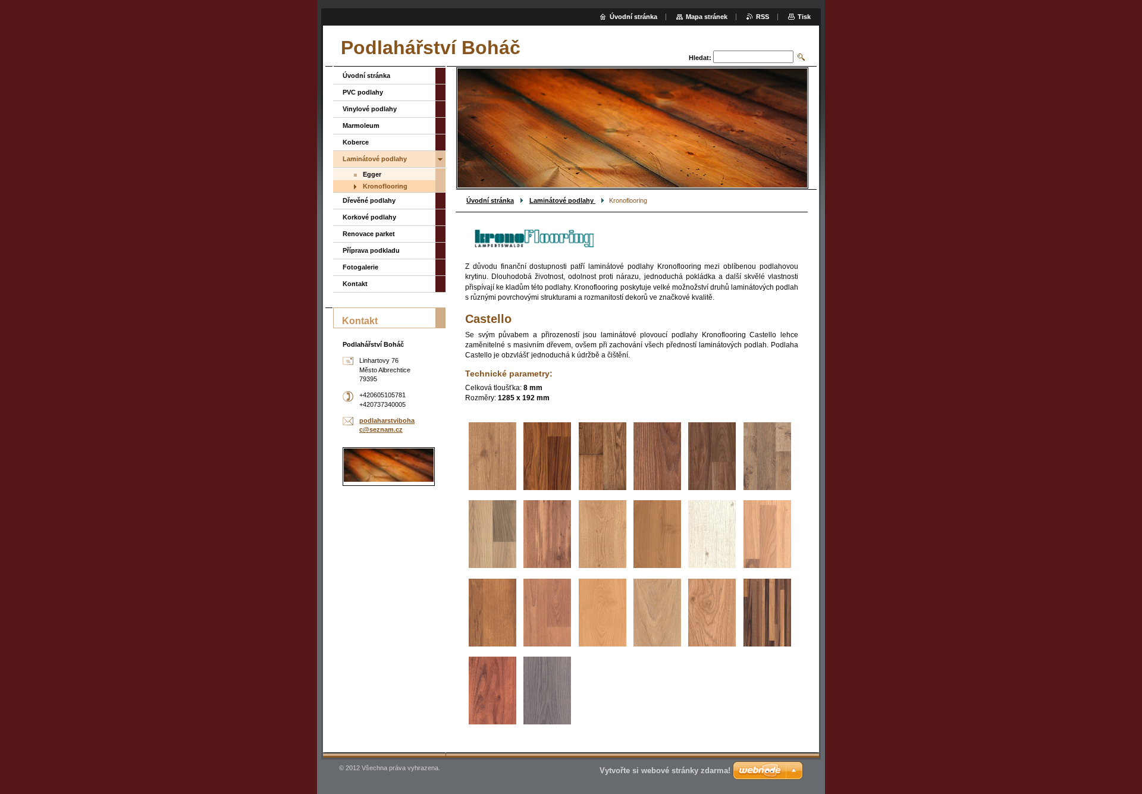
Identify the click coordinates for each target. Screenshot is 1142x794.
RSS (762, 16)
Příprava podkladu (371, 250)
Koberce (356, 142)
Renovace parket (369, 233)
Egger (372, 174)
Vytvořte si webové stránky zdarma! (665, 770)
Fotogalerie (360, 267)
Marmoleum (361, 125)
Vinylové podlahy (370, 108)
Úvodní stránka (490, 200)
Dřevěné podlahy (369, 200)
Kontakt (355, 283)
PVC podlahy (363, 92)
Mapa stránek (706, 16)
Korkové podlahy (369, 217)
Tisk (804, 16)
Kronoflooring (385, 186)
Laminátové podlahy (562, 200)
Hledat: (700, 57)
